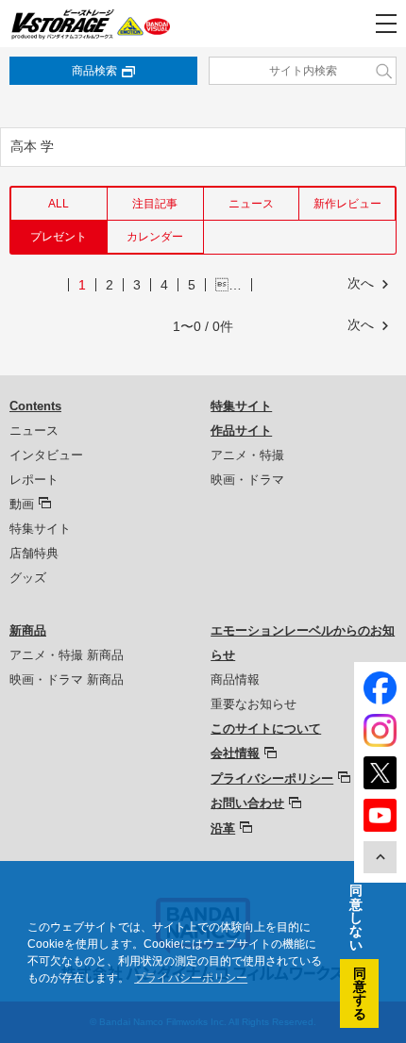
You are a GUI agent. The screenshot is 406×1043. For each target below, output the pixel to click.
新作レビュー (347, 203)
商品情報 (235, 679)
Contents (35, 406)
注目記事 (155, 203)
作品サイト (241, 430)
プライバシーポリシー (272, 778)
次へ (360, 282)
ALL (58, 203)
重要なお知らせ (253, 704)
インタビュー (46, 455)
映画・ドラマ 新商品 (66, 679)
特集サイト (40, 529)
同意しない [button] (356, 917)
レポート (34, 479)
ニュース (251, 203)
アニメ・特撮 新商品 (66, 655)
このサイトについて (266, 728)
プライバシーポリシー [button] (190, 978)
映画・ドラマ (247, 479)
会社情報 (235, 753)
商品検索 (94, 70)
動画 (21, 504)
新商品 (27, 630)
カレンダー (155, 236)
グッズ (27, 578)
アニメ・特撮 (247, 455)
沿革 (223, 828)
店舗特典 (34, 553)
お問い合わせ (247, 803)
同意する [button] (359, 993)
